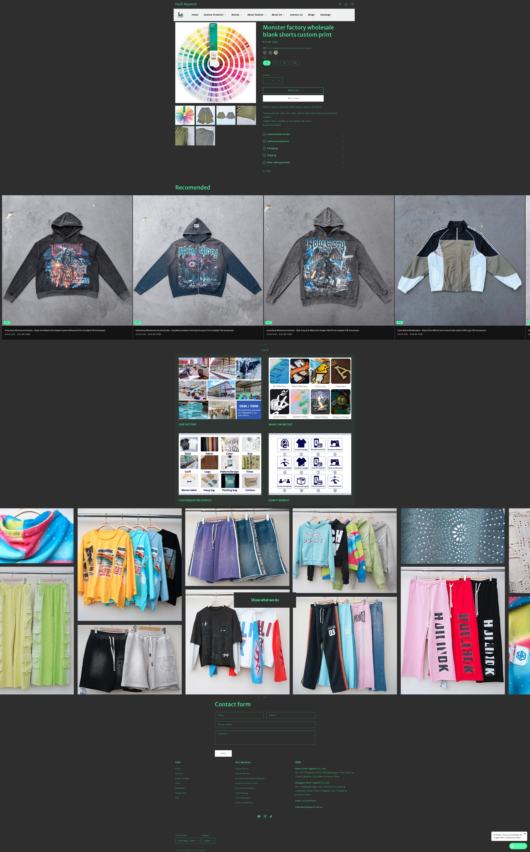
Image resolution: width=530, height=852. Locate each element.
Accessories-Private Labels (246, 783)
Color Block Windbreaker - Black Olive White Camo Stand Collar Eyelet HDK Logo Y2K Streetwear (442, 330)
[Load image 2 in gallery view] (205, 115)
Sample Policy (181, 793)
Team (177, 783)
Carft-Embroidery (242, 798)
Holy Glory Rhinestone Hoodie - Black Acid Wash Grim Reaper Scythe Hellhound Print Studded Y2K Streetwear (55, 330)
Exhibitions (180, 788)
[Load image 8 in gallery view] (205, 135)
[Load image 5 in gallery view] (246, 115)
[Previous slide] (259, 698)
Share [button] (268, 171)
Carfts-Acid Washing (244, 802)
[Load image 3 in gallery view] (226, 115)
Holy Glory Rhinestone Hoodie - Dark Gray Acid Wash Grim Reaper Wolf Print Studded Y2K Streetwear (313, 330)
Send (223, 753)
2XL (295, 63)
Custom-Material (242, 773)
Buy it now (293, 98)
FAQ (177, 798)
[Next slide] (271, 698)
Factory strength (182, 778)
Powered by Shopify (198, 850)
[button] (340, 4)
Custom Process (242, 769)
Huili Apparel (186, 850)
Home (177, 769)
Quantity (266, 75)
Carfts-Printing (241, 793)
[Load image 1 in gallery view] (184, 115)
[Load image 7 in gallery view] (184, 135)
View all (265, 350)
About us (179, 773)
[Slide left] (259, 345)
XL (284, 63)
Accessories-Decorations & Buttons (250, 778)
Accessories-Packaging (244, 788)
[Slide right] (271, 345)
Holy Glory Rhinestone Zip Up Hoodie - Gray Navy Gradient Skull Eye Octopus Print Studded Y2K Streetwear (185, 330)
